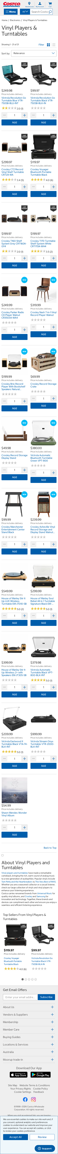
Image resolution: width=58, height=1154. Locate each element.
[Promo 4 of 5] (32, 979)
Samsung (41, 896)
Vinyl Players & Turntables (35, 20)
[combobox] (24, 11)
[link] (14, 87)
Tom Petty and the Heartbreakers (16, 881)
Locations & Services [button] (15, 1044)
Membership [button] (10, 1022)
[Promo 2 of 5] (26, 979)
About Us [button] (8, 1007)
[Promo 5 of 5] (35, 979)
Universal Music (44, 893)
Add (14, 122)
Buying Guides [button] (12, 1037)
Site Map (12, 1085)
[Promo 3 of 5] (29, 979)
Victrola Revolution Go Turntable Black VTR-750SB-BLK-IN (41, 961)
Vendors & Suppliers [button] (15, 1014)
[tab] (29, 1007)
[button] (50, 12)
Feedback (38, 1091)
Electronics (15, 20)
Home (4, 20)
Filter (41, 44)
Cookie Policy (40, 1088)
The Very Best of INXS (45, 881)
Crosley (28, 896)
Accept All (15, 1137)
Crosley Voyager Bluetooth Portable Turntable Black (13, 961)
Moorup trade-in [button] (13, 1059)
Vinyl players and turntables (14, 873)
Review (42, 1137)
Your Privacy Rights (20, 1088)
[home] (12, 4)
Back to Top (50, 847)
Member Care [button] (11, 1029)
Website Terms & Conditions (34, 1085)
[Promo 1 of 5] (22, 979)
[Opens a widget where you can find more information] (45, 1149)
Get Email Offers (15, 990)
